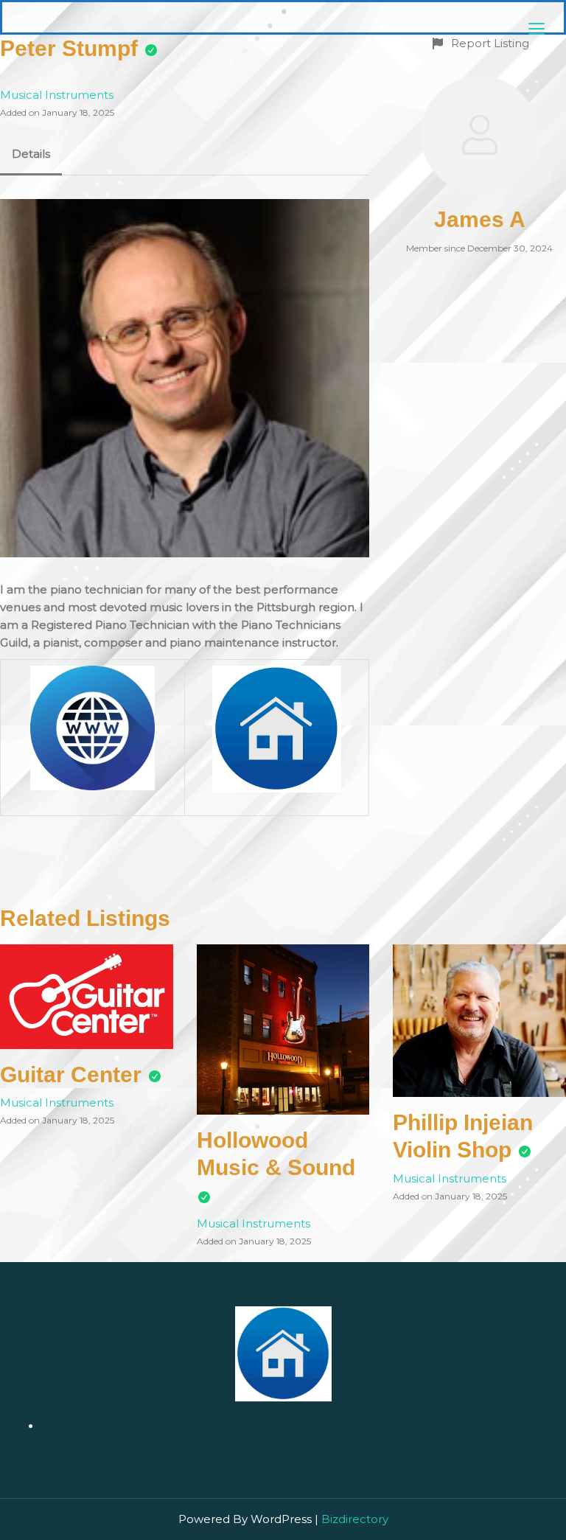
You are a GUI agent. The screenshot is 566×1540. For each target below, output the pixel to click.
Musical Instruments (56, 95)
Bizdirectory (354, 1519)
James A (479, 219)
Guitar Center (71, 1074)
